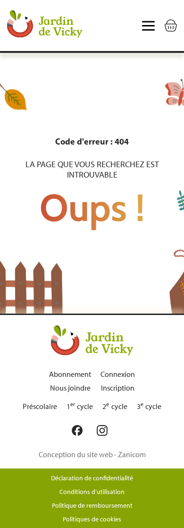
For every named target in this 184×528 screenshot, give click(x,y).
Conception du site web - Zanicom (92, 454)
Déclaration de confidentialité (92, 478)
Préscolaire (40, 406)
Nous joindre (70, 387)
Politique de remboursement (92, 506)
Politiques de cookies (92, 519)
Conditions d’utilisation (92, 492)
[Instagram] (104, 430)
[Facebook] (79, 430)
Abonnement (70, 374)
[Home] (45, 25)
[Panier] (171, 25)
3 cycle (149, 406)
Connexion (117, 374)
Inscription (117, 387)
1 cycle (80, 406)
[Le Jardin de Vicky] (92, 340)
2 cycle (114, 406)
